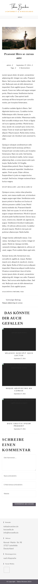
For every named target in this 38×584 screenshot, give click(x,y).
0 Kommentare (24, 68)
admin (9, 65)
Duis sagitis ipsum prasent (19, 425)
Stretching (16, 291)
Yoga (12, 68)
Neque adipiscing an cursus (19, 390)
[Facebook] (7, 570)
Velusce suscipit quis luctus (19, 354)
